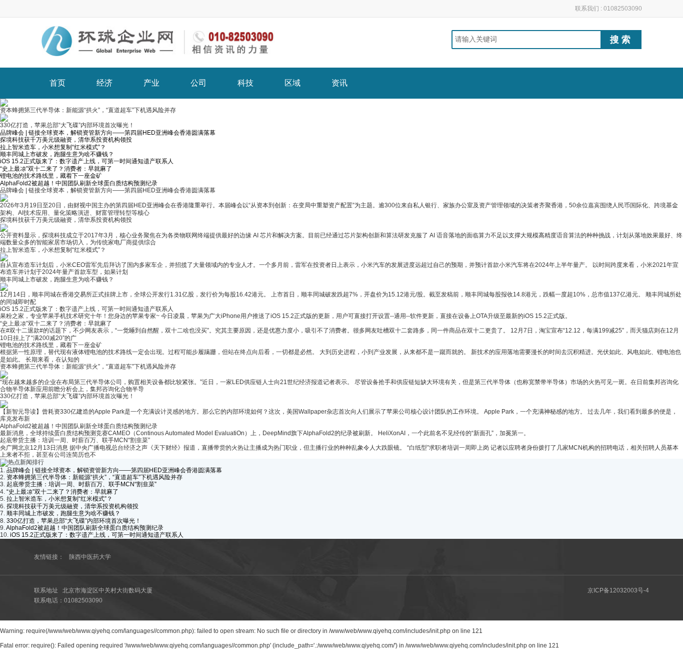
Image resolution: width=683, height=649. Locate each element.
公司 (198, 83)
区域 (292, 83)
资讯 (340, 83)
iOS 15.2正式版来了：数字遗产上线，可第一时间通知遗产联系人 (87, 161)
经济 (104, 83)
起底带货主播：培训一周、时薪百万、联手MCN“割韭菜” (75, 440)
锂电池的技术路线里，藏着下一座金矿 (51, 175)
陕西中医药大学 (90, 556)
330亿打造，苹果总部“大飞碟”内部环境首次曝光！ (67, 396)
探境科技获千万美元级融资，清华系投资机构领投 (66, 139)
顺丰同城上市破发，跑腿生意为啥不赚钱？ (57, 154)
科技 (246, 83)
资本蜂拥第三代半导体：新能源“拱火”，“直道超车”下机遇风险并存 (88, 366)
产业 (152, 83)
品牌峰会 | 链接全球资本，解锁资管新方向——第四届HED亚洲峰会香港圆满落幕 (108, 132)
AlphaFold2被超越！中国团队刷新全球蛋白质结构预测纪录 (79, 183)
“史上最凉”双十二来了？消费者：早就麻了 (56, 168)
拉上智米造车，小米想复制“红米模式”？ (53, 147)
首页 (58, 83)
